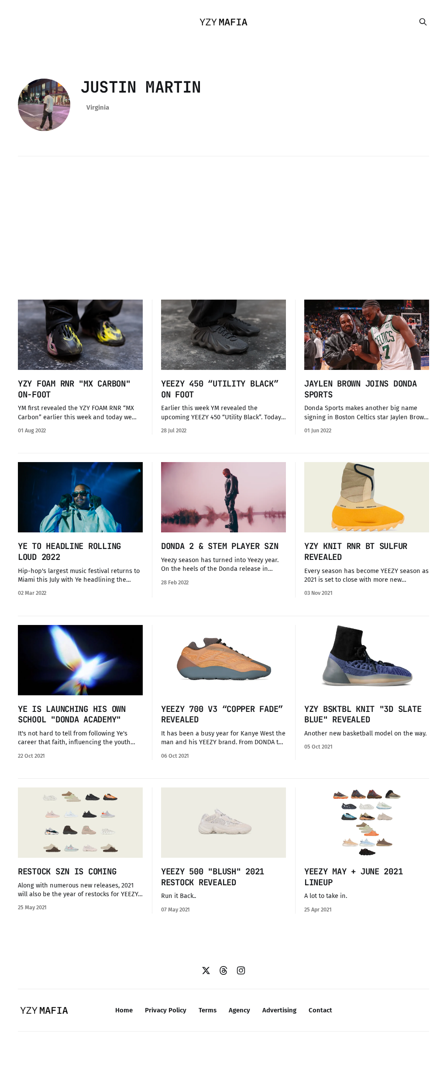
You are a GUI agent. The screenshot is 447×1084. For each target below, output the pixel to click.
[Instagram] (241, 970)
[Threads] (223, 970)
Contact (320, 1010)
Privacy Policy (165, 1010)
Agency (239, 1010)
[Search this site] (423, 22)
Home (124, 1010)
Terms (208, 1010)
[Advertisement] (223, 228)
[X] (206, 970)
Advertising (279, 1010)
